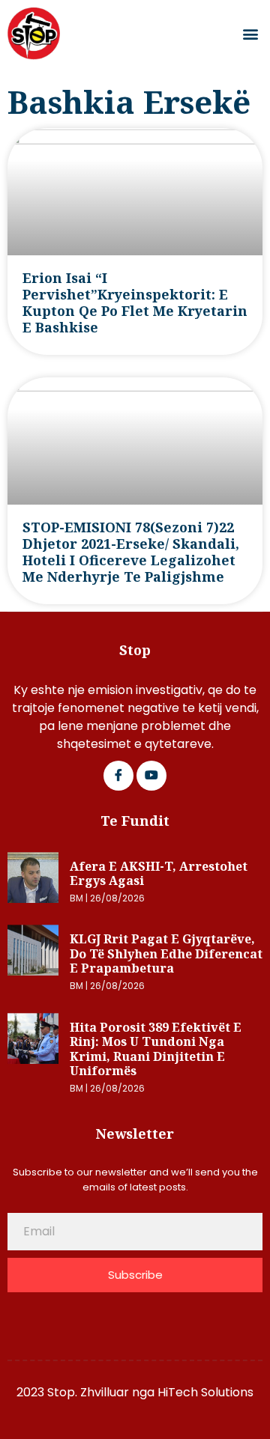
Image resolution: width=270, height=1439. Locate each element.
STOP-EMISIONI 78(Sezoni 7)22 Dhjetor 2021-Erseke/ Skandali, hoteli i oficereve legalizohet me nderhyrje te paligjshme (130, 551)
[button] (250, 34)
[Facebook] (119, 776)
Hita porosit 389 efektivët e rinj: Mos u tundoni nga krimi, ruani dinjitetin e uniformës (156, 1049)
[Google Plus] (151, 776)
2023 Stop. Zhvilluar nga (87, 1392)
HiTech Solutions (206, 1392)
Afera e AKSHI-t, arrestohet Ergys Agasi (159, 873)
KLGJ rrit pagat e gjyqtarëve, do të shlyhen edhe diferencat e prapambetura (166, 953)
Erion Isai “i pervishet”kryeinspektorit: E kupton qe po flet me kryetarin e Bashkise (135, 302)
